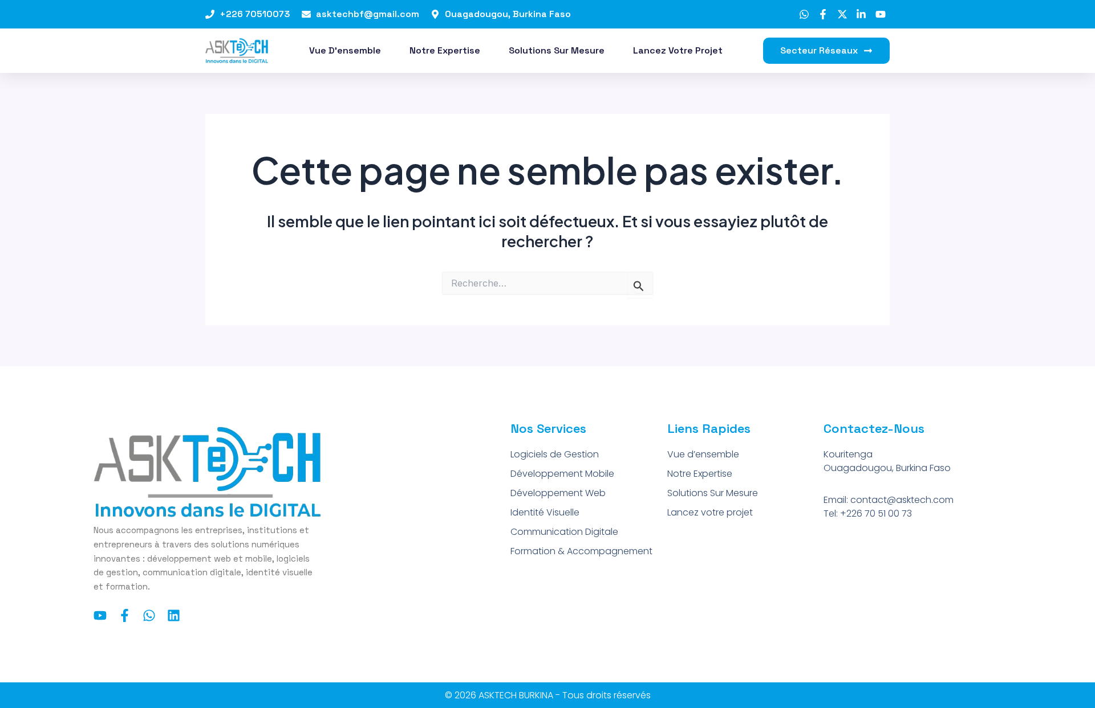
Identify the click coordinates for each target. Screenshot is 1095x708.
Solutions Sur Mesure (557, 50)
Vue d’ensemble (345, 50)
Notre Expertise (444, 50)
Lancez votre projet (678, 50)
